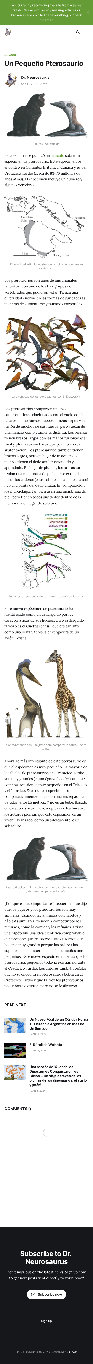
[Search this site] (78, 32)
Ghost (73, 1352)
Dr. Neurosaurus (35, 77)
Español (10, 55)
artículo (57, 155)
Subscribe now (50, 1294)
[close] (87, 12)
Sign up (46, 1321)
